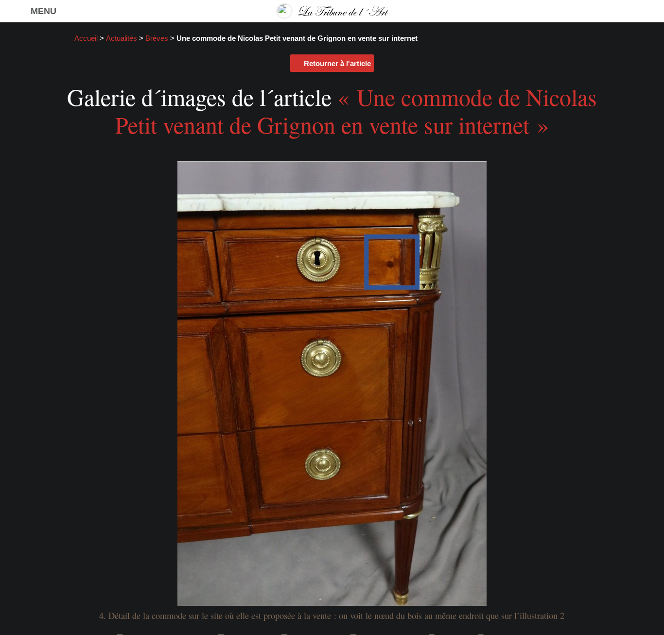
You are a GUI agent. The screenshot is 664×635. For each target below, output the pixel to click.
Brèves (156, 38)
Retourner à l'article (337, 63)
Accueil (86, 38)
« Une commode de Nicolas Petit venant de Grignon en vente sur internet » (356, 110)
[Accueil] (331, 11)
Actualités (121, 38)
